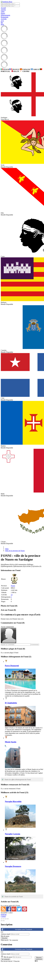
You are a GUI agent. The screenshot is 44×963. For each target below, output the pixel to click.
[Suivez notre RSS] (3, 911)
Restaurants (4, 17)
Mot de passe (5, 936)
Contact (3, 916)
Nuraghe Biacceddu (13, 801)
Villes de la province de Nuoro (15, 551)
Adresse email (5, 934)
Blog (2, 24)
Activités (4, 19)
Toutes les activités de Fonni (14, 896)
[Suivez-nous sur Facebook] (8, 911)
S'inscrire (17, 961)
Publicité (3, 914)
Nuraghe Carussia (12, 834)
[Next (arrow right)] (4, 920)
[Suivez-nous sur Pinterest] (24, 911)
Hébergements (5, 15)
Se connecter (14, 940)
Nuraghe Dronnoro (13, 866)
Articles (3, 10)
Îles (2, 22)
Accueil (3, 8)
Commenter (35, 644)
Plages (3, 13)
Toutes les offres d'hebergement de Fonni (18, 779)
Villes (3, 11)
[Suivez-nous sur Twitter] (19, 911)
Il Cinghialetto (11, 703)
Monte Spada (10, 742)
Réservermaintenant (39, 958)
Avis (2, 21)
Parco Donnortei (12, 666)
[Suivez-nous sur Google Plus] (14, 911)
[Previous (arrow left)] (1, 920)
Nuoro (13, 586)
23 (11, 595)
